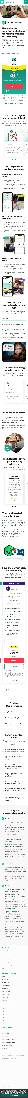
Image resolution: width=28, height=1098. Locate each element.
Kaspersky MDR (5, 1036)
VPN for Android (5, 994)
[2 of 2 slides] (15, 686)
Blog (2, 1071)
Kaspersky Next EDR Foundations (9, 1011)
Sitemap (3, 1080)
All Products (4, 1023)
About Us (3, 1065)
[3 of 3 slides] (16, 160)
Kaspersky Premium (6, 956)
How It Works (9, 5)
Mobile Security (5, 982)
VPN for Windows (6, 991)
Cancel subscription (14, 1058)
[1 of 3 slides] (12, 160)
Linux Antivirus (5, 988)
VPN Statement (14, 680)
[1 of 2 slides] (13, 686)
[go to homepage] (10, 2)
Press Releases (4, 1077)
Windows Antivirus (6, 985)
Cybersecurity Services (7, 1033)
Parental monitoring (23, 5)
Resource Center (4, 1074)
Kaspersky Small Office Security (9, 1008)
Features (16, 5)
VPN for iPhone (5, 997)
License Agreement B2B (5, 1058)
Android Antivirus (5, 976)
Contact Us (3, 1062)
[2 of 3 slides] (14, 160)
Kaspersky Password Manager (8, 965)
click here (14, 678)
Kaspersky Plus (5, 953)
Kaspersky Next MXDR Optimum (9, 1020)
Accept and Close (14, 1095)
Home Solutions (6, 947)
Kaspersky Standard (6, 950)
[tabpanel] (14, 342)
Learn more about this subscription (14, 103)
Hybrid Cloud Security (6, 1045)
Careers (3, 1083)
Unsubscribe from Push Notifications (8, 1086)
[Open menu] (2, 2)
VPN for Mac (4, 1000)
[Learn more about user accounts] (23, 80)
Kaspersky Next (5, 1030)
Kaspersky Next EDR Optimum (8, 1014)
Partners (3, 1068)
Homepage (3, 5)
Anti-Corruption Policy (11, 1055)
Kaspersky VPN (5, 962)
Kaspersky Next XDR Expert (8, 1039)
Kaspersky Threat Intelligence (8, 1042)
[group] (14, 143)
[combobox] (21, 2)
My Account (26, 2)
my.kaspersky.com (15, 911)
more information (22, 1093)
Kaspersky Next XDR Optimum (8, 1017)
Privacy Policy (4, 1055)
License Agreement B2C (20, 1055)
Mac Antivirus (5, 979)
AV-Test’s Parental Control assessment (13, 521)
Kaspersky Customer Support (13, 938)
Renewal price (9, 844)
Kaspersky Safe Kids (6, 959)
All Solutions (4, 968)
